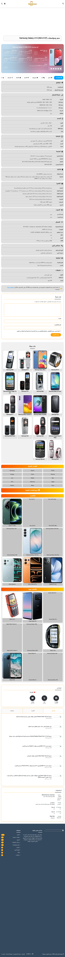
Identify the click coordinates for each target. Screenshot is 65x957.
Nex (53, 478)
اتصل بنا (3, 954)
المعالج (61, 161)
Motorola (32, 482)
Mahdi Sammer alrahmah (48, 795)
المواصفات (58, 77)
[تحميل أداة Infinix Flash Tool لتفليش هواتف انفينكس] (57, 759)
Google (12, 474)
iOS (19, 852)
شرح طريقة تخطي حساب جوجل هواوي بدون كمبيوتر (39, 726)
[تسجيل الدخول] (5, 4)
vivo (12, 478)
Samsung (12, 470)
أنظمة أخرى (17, 850)
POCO (52, 470)
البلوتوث (61, 229)
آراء (42, 77)
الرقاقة (61, 159)
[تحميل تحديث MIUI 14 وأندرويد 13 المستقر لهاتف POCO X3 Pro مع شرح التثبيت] (57, 769)
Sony (53, 485)
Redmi (32, 478)
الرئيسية (23, 954)
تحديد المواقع (60, 232)
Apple (52, 482)
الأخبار (18, 835)
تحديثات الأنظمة (16, 842)
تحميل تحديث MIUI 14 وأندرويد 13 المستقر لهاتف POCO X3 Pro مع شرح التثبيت (33, 765)
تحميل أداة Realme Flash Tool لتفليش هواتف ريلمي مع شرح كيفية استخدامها (33, 716)
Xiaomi (32, 470)
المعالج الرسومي (59, 164)
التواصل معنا (10, 287)
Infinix (32, 474)
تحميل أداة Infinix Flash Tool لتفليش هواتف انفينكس (39, 756)
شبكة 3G (61, 105)
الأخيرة (32, 710)
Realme (53, 474)
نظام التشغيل (60, 156)
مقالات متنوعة (16, 837)
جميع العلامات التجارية (31, 490)
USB (62, 240)
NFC (62, 235)
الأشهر (53, 710)
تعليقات (12, 710)
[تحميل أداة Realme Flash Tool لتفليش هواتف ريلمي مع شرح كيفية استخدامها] (57, 720)
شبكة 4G (61, 108)
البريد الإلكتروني (57, 324)
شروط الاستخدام (9, 954)
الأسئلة (17, 77)
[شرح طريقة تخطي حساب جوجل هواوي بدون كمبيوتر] (57, 730)
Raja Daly (52, 816)
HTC (12, 482)
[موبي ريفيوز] (32, 3)
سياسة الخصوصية (17, 954)
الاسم (59, 318)
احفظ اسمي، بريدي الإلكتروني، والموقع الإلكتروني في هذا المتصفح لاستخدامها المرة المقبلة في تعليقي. (38, 331)
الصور (49, 77)
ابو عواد (53, 807)
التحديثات (9, 77)
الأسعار (25, 77)
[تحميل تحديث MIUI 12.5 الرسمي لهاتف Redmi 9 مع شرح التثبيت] (57, 749)
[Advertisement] (32, 21)
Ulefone (12, 485)
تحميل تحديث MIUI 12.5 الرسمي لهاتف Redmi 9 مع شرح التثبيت (36, 746)
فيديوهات (34, 77)
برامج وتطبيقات (16, 845)
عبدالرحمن (52, 802)
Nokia (32, 485)
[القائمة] (63, 4)
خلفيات (18, 847)
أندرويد (18, 840)
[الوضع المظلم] (2, 4)
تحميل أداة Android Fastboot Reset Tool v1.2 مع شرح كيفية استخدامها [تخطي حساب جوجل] (30, 736)
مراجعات (18, 855)
